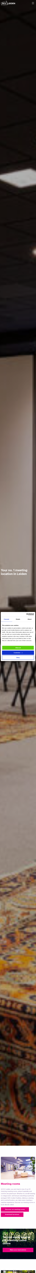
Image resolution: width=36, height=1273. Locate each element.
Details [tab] (18, 619)
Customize (17, 652)
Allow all (18, 647)
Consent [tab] (6, 619)
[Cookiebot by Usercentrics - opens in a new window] (26, 614)
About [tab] (29, 619)
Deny (18, 657)
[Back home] (8, 3)
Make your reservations (18, 1250)
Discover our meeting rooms (15, 1209)
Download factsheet (12, 1214)
